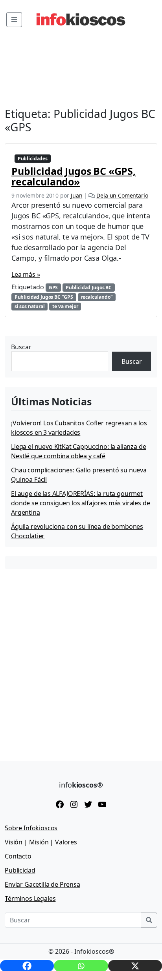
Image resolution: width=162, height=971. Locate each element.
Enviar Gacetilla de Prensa (42, 884)
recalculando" (97, 297)
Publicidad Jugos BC (89, 287)
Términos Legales (30, 898)
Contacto (18, 856)
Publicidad (20, 870)
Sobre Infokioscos (31, 828)
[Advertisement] (81, 659)
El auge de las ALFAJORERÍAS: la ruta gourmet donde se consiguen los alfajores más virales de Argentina (80, 503)
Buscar (21, 347)
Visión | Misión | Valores (41, 842)
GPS (53, 287)
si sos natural (30, 306)
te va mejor (65, 306)
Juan (76, 195)
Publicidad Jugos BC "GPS (44, 297)
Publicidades (33, 158)
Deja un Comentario (122, 195)
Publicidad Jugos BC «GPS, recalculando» (73, 176)
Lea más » (25, 274)
